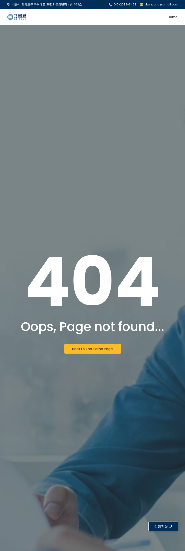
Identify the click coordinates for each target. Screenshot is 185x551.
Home (172, 17)
